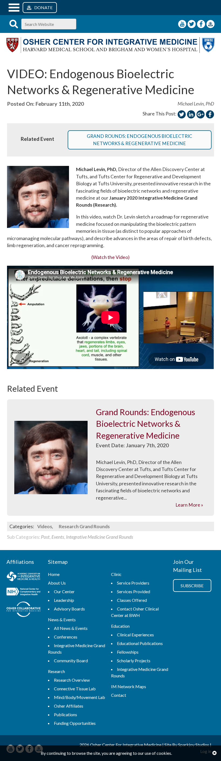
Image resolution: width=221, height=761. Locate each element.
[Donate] (210, 24)
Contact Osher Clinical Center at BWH (135, 612)
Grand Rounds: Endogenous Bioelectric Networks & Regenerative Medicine (139, 139)
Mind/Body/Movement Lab (79, 697)
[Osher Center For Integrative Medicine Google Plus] (200, 114)
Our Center (64, 591)
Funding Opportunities (75, 723)
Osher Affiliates (68, 705)
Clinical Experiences (135, 634)
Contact (118, 695)
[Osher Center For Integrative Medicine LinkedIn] (191, 114)
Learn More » (189, 505)
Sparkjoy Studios (193, 744)
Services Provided (133, 591)
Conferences (65, 636)
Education (120, 626)
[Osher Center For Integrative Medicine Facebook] (201, 24)
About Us (57, 582)
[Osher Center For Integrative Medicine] (110, 51)
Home (54, 574)
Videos (44, 526)
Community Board (71, 660)
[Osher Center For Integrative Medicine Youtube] (182, 24)
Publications (65, 714)
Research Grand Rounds (84, 526)
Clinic (116, 574)
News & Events (62, 619)
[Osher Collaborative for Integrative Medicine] (23, 610)
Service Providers (133, 582)
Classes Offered (132, 600)
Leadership (64, 600)
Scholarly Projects (133, 660)
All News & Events (71, 628)
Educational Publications (140, 643)
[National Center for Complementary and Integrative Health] (23, 593)
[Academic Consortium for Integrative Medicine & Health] (23, 577)
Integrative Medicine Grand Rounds (99, 537)
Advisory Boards (69, 608)
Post (45, 537)
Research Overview (72, 679)
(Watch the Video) (110, 257)
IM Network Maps (128, 686)
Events (57, 537)
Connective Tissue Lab (75, 688)
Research (56, 671)
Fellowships (128, 651)
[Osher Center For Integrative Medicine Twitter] (192, 24)
